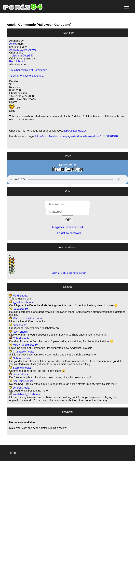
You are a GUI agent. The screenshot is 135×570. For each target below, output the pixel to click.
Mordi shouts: (20, 295)
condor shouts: (21, 387)
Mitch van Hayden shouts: (27, 318)
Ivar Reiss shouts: (23, 381)
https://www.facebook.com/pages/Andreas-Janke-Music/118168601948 (76, 136)
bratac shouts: (20, 374)
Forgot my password (67, 233)
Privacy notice (4, 567)
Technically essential (6, 515)
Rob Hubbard (17, 61)
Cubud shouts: (21, 338)
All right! (3, 557)
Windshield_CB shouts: (26, 394)
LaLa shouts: (20, 309)
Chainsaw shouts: (23, 351)
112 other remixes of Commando (28, 70)
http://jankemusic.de (75, 130)
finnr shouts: (19, 325)
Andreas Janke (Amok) (22, 49)
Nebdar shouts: (21, 358)
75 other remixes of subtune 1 (26, 75)
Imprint (4, 562)
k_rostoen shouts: (22, 302)
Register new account (67, 227)
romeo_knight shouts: (25, 345)
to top (11, 452)
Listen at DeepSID (21, 55)
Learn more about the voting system (67, 273)
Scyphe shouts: (21, 367)
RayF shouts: (20, 331)
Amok (11, 24)
